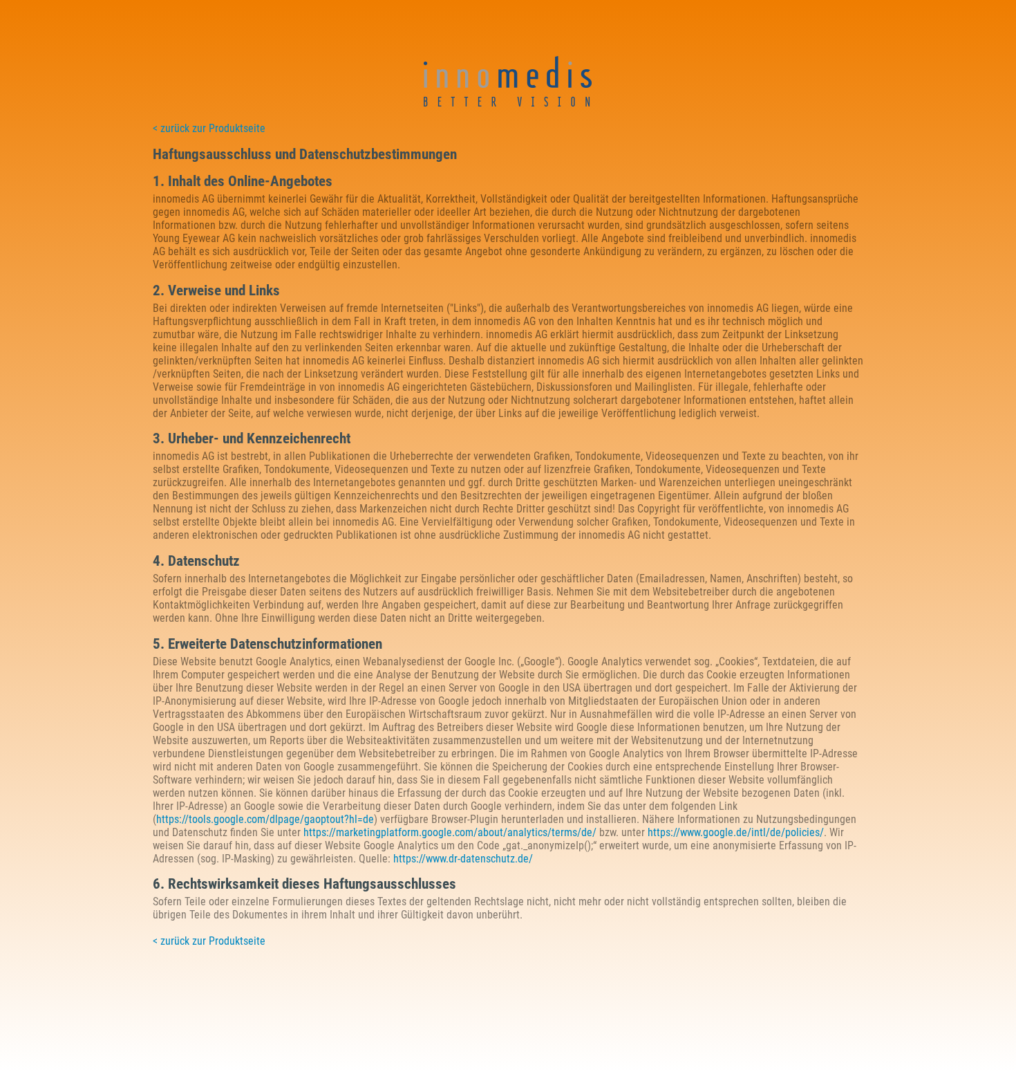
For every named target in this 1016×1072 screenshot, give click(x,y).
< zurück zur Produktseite (209, 128)
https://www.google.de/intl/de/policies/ (736, 832)
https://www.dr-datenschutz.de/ (463, 858)
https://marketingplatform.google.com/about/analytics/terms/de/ (449, 832)
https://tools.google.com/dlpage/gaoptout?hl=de (265, 819)
